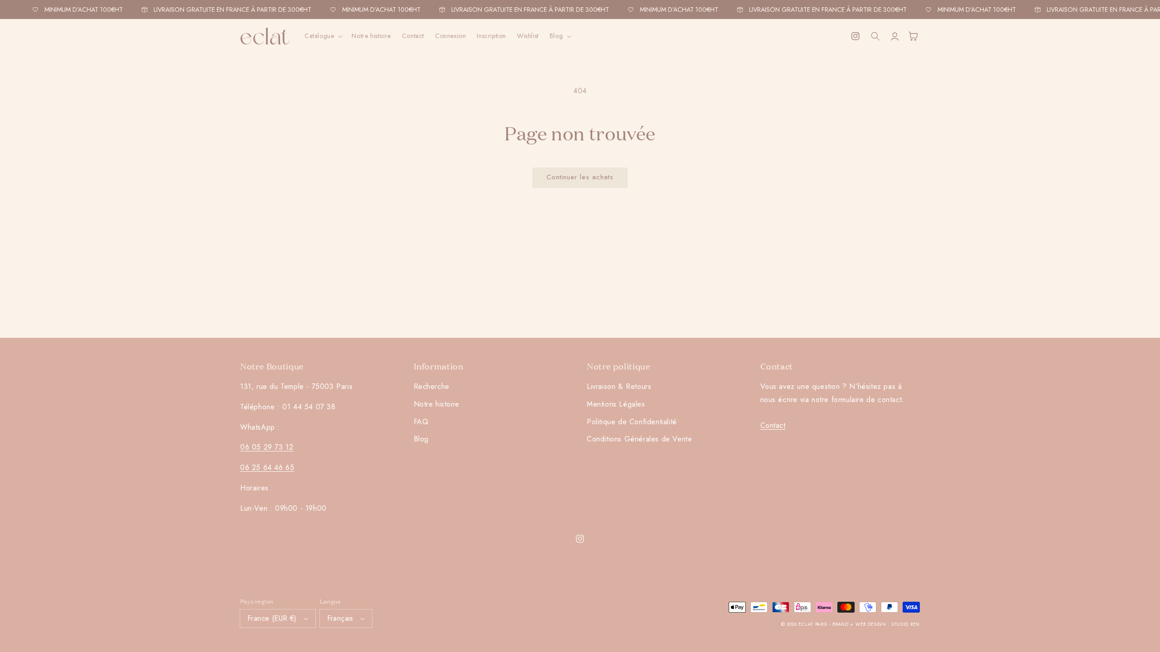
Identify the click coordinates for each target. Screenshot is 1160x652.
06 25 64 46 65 (267, 467)
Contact (773, 425)
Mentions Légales (616, 404)
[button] (322, 35)
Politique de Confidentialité (632, 422)
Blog (421, 439)
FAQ (421, 422)
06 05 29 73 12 (266, 447)
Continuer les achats (580, 177)
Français (340, 618)
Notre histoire (436, 404)
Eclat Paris (812, 624)
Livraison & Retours (619, 386)
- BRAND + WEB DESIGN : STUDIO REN (875, 624)
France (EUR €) (272, 618)
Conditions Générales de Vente (639, 439)
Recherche (432, 386)
